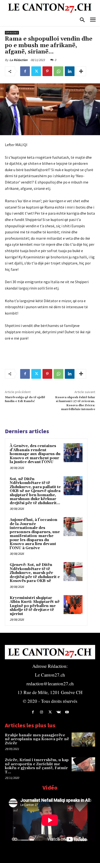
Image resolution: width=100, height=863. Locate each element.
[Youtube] (67, 712)
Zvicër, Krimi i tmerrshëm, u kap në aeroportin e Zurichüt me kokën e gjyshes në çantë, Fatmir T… (37, 766)
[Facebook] (25, 71)
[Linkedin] (70, 71)
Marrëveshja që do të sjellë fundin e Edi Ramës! (25, 399)
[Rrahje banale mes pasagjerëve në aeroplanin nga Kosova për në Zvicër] (83, 739)
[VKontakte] (59, 712)
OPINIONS (12, 32)
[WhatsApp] (58, 71)
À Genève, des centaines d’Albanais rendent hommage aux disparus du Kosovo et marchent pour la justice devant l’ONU (35, 454)
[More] (81, 71)
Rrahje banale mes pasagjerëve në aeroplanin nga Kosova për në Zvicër (37, 739)
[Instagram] (41, 712)
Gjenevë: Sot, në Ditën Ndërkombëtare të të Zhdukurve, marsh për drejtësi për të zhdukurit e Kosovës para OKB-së (35, 573)
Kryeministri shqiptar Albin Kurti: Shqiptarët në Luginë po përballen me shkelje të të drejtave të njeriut (34, 606)
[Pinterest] (47, 71)
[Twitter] (36, 71)
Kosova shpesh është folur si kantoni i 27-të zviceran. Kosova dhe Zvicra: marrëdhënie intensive (75, 403)
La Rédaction (18, 60)
